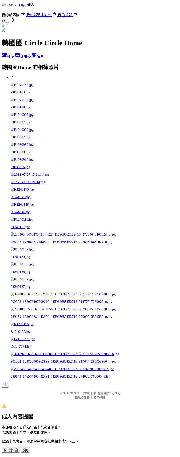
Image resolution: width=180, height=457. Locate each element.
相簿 (11, 56)
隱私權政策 (82, 397)
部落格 (26, 56)
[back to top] (5, 385)
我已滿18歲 (11, 450)
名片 (40, 56)
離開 (25, 450)
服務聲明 (99, 397)
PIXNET (74, 393)
